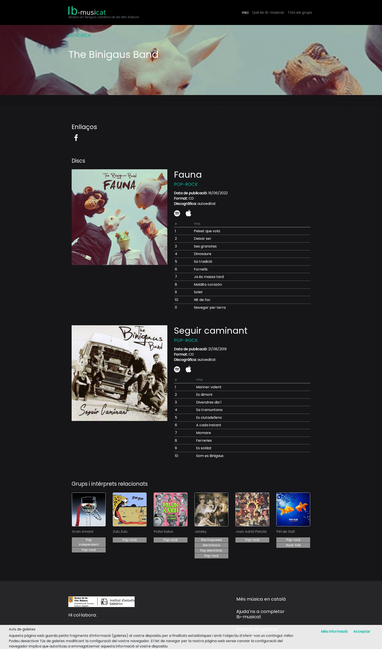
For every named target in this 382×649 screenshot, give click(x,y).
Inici (245, 12)
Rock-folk (293, 545)
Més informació (334, 631)
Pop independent (89, 542)
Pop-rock (89, 550)
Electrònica (211, 545)
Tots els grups (300, 12)
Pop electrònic (211, 550)
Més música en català (261, 599)
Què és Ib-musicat (268, 12)
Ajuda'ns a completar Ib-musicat (260, 614)
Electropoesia (211, 540)
